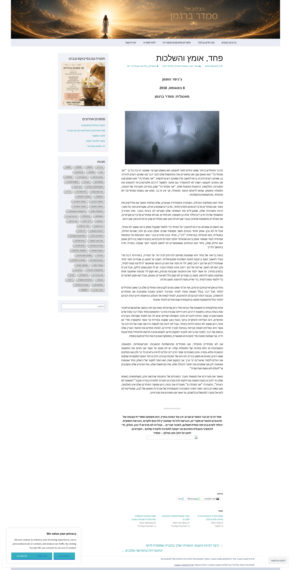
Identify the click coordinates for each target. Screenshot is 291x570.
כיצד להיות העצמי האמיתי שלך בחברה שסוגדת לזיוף (184, 545)
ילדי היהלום (84, 226)
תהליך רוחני (168, 66)
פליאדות (78, 270)
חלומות (100, 221)
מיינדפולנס (80, 241)
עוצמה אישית (181, 66)
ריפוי (129, 66)
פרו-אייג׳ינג (98, 275)
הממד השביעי (80, 201)
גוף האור (77, 187)
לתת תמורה (149, 42)
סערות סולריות (97, 260)
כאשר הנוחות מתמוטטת (93, 125)
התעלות (86, 216)
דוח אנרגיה (81, 191)
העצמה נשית (97, 211)
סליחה (100, 255)
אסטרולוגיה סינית (95, 187)
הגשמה (99, 196)
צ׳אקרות (84, 275)
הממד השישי (97, 206)
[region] (44, 545)
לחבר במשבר (98, 135)
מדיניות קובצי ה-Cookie (183, 565)
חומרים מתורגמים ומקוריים (177, 42)
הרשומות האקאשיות (76, 211)
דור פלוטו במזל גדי (96, 146)
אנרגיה (86, 182)
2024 (89, 167)
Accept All (22, 555)
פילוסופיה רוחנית (95, 270)
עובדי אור (194, 66)
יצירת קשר (130, 42)
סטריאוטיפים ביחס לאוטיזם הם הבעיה (86, 130)
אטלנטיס (79, 172)
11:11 (100, 167)
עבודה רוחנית (78, 260)
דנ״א (68, 192)
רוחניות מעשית (85, 280)
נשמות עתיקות (79, 250)
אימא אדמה (97, 177)
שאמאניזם (98, 285)
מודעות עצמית (140, 66)
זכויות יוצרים (72, 216)
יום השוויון (98, 226)
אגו (101, 172)
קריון (72, 275)
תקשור (84, 289)
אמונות (69, 177)
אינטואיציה (82, 177)
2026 (68, 167)
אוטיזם (91, 172)
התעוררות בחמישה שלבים (142, 550)
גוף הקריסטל (97, 192)
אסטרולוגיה (72, 182)
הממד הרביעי (97, 201)
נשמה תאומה (97, 250)
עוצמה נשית (82, 265)
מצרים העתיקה (96, 245)
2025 (79, 167)
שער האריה (98, 290)
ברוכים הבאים (229, 42)
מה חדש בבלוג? (206, 42)
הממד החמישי (83, 196)
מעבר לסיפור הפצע (95, 140)
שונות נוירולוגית (81, 285)
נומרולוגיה (79, 245)
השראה (152, 66)
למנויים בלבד (96, 236)
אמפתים (99, 182)
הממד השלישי (80, 206)
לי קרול (81, 231)
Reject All (42, 555)
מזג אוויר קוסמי (96, 241)
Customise (64, 555)
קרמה (100, 280)
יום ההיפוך (73, 221)
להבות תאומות (96, 231)
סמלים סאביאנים (84, 255)
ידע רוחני (87, 221)
